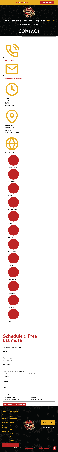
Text (7, 376)
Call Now (10, 445)
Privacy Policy (29, 448)
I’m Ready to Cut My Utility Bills (14, 404)
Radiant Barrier (11, 397)
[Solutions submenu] (21, 20)
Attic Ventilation (36, 399)
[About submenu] (9, 20)
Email (33, 374)
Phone (8, 374)
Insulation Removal (12, 399)
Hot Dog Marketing (44, 448)
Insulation (34, 397)
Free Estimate (47, 422)
